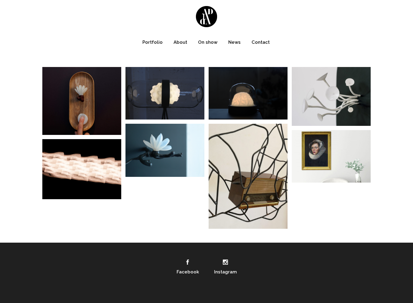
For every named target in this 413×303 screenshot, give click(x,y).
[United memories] (248, 176)
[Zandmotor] (81, 169)
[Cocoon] (164, 93)
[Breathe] (164, 150)
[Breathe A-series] (81, 101)
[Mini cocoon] (248, 93)
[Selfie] (331, 156)
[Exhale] (331, 96)
